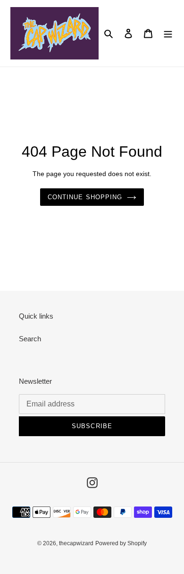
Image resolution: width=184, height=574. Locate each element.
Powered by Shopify (121, 543)
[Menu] (168, 33)
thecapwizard (76, 543)
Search (30, 339)
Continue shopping (85, 197)
